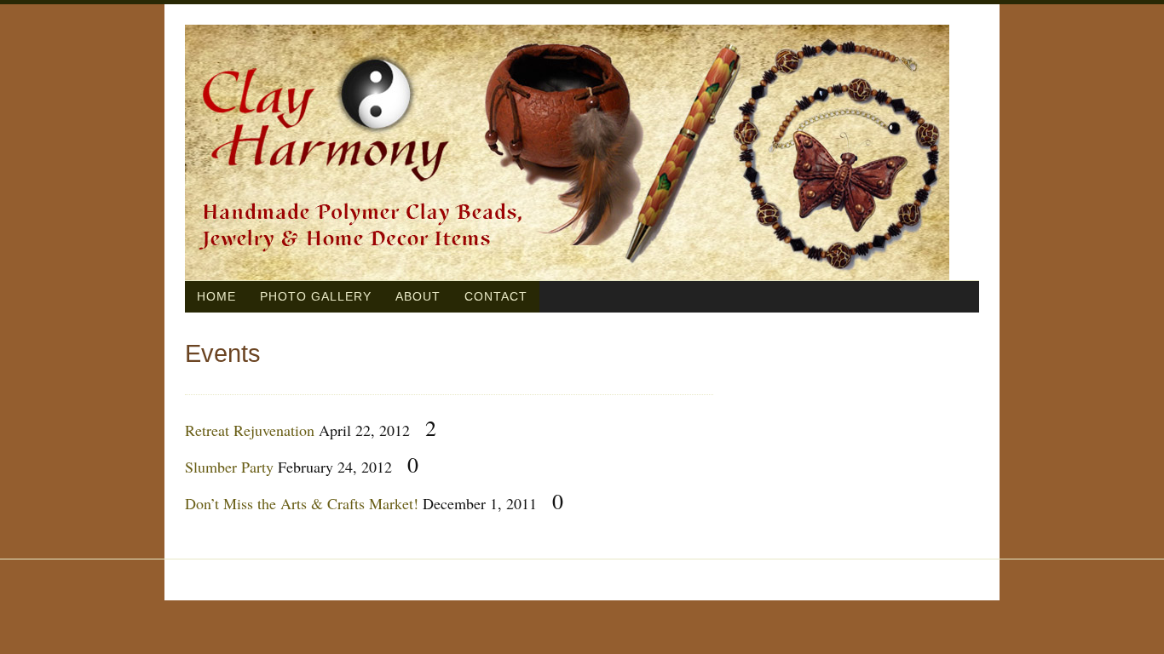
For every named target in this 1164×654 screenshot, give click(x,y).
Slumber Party (229, 466)
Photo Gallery (316, 296)
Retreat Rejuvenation (249, 430)
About (418, 296)
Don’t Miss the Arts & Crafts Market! (301, 503)
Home (216, 296)
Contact (495, 296)
